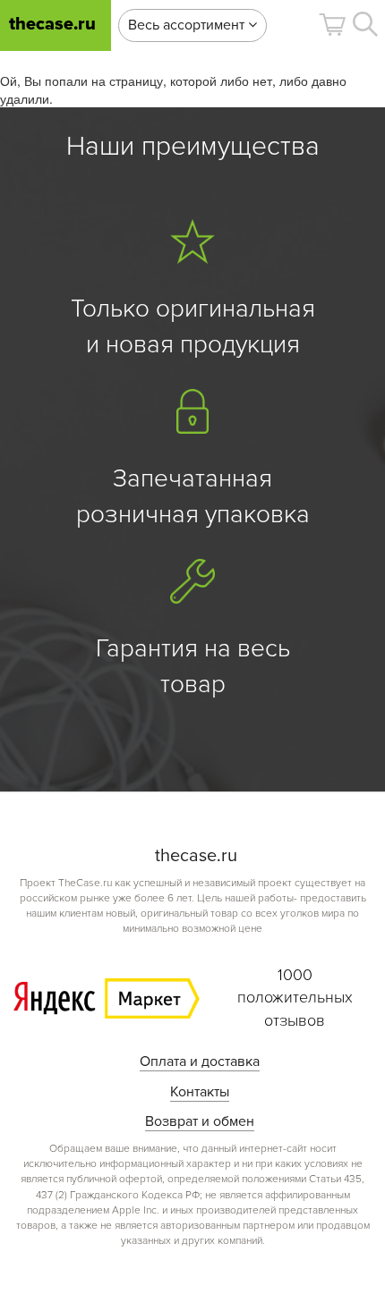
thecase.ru (52, 24)
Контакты (199, 1092)
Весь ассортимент (188, 25)
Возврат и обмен (199, 1121)
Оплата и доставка (200, 1061)
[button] (332, 24)
